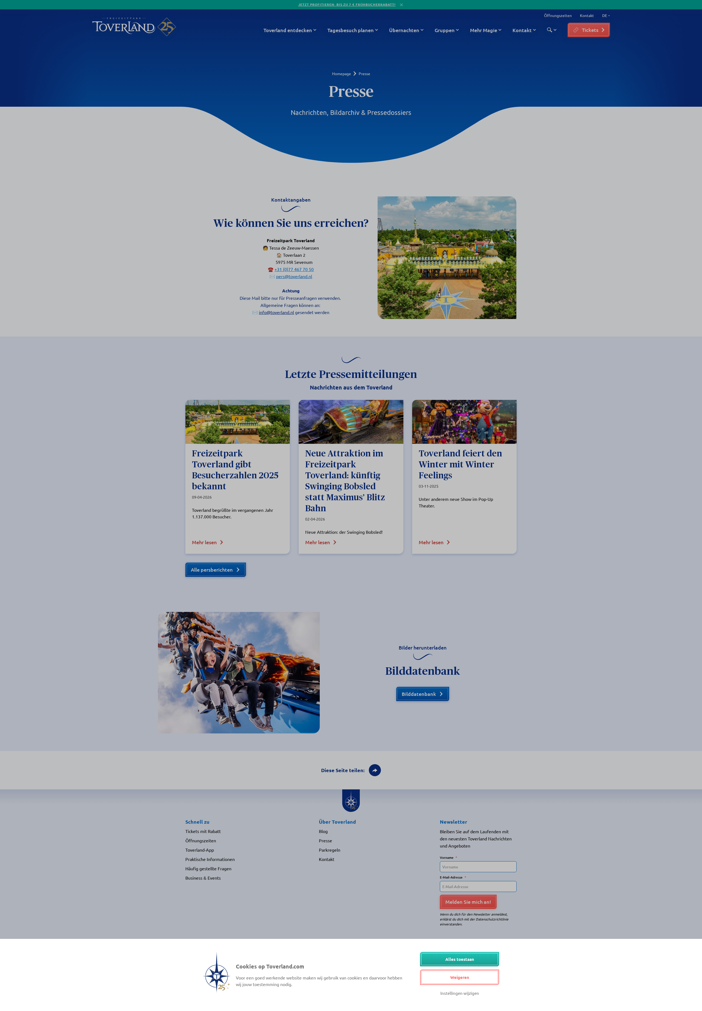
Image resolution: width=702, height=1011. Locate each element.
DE (603, 15)
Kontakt (587, 15)
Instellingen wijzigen (459, 993)
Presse (325, 840)
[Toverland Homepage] (123, 27)
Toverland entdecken (288, 30)
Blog (323, 831)
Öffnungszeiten (558, 15)
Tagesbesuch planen (350, 30)
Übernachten (404, 30)
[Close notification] (401, 4)
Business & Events (203, 877)
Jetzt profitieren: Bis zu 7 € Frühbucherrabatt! (347, 4)
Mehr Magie (483, 30)
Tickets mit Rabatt (203, 831)
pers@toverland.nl (294, 276)
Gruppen (445, 30)
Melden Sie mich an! (468, 902)
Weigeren (459, 977)
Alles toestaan (459, 959)
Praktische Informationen (210, 859)
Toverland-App (199, 849)
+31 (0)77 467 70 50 (294, 269)
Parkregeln (329, 849)
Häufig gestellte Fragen (208, 868)
